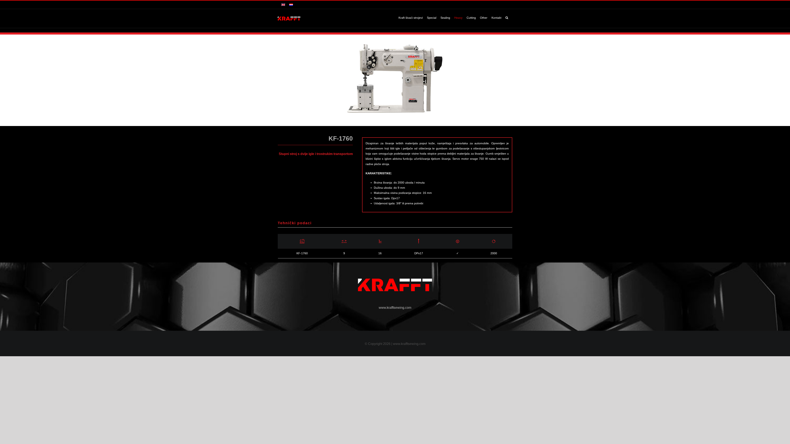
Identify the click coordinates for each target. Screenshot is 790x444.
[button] (506, 17)
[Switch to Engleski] (283, 4)
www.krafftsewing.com (395, 307)
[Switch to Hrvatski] (291, 4)
